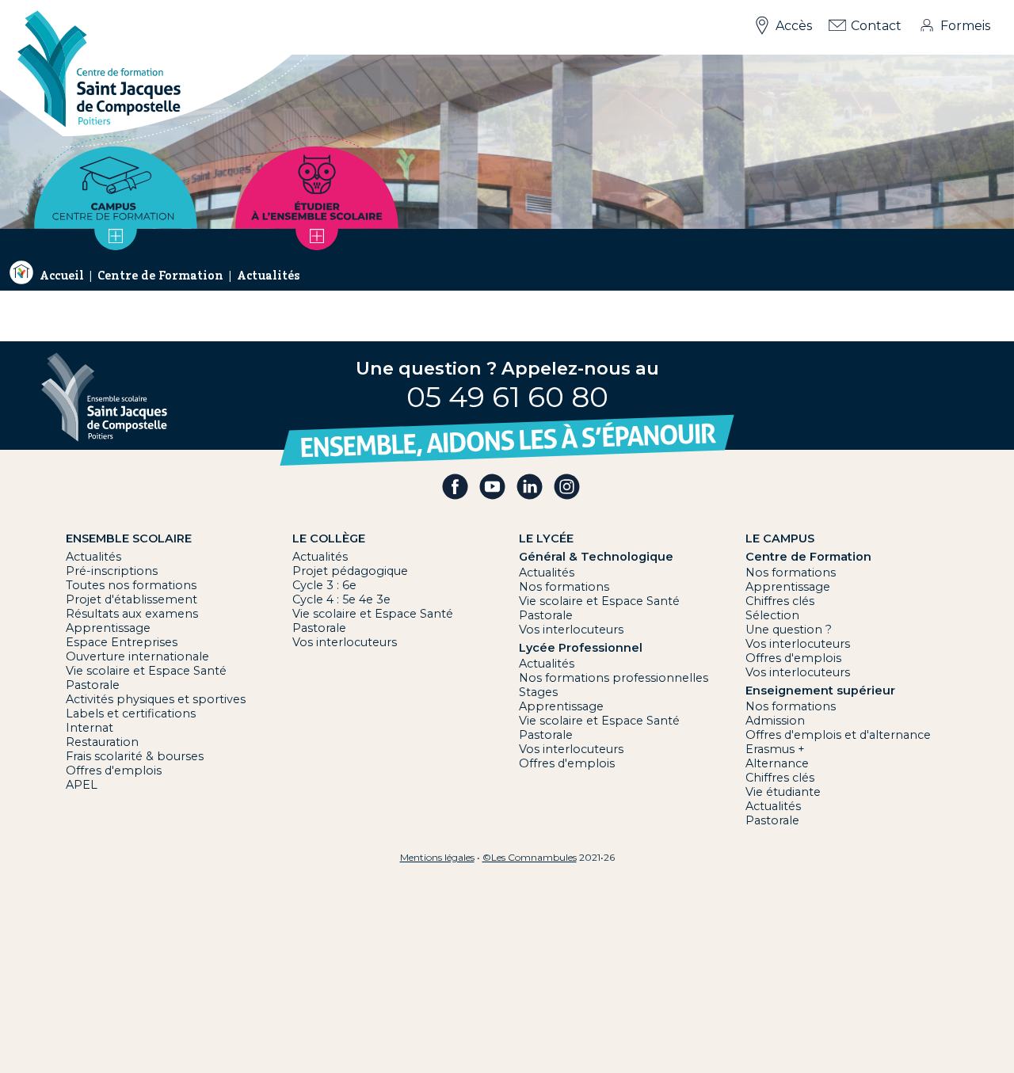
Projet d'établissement (131, 599)
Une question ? (788, 629)
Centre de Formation (160, 275)
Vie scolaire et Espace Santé (146, 671)
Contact (876, 25)
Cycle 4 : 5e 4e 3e (341, 599)
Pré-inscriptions (112, 571)
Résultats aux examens (132, 614)
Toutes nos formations (131, 585)
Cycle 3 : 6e (324, 585)
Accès (794, 25)
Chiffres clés (779, 601)
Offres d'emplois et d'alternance (838, 735)
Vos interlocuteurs (344, 642)
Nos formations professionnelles (613, 678)
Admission (775, 720)
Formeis (965, 25)
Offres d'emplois (114, 770)
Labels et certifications (131, 713)
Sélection (772, 615)
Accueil (62, 275)
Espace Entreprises (121, 642)
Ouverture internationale (137, 656)
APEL (81, 785)
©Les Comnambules (529, 857)
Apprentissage (108, 628)
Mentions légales (437, 857)
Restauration (102, 742)
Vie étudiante (783, 792)
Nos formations (564, 587)
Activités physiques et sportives (156, 699)
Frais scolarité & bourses (135, 756)
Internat (89, 728)
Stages (538, 692)
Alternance (777, 763)
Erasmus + (775, 749)
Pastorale (93, 685)
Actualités (268, 275)
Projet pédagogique (350, 571)
